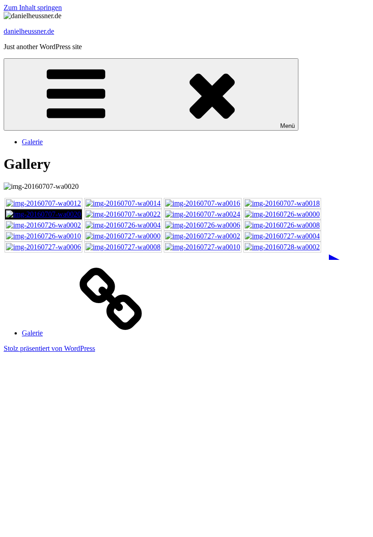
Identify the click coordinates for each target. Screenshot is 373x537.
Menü (287, 125)
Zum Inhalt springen (33, 7)
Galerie (32, 142)
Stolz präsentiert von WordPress (49, 348)
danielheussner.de (29, 31)
